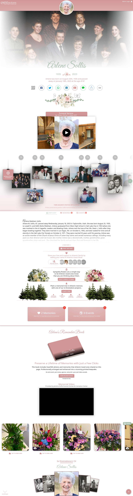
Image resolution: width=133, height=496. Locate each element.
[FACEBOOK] (41, 88)
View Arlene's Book (66, 376)
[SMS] (83, 88)
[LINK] (100, 88)
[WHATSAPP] (58, 88)
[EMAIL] (75, 88)
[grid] (66, 182)
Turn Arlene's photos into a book (66, 205)
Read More (66, 245)
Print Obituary (68, 248)
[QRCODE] (33, 88)
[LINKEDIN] (66, 88)
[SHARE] (91, 88)
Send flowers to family (66, 279)
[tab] (51, 213)
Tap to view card (16, 453)
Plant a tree (66, 291)
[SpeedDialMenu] (128, 491)
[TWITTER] (50, 88)
